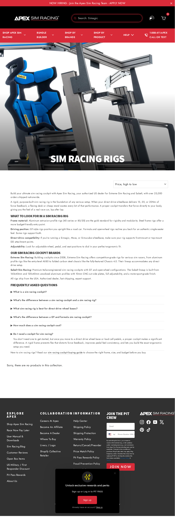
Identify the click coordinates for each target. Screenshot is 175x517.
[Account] (152, 18)
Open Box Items (16, 459)
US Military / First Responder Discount (18, 467)
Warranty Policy (82, 439)
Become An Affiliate (51, 427)
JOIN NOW (120, 467)
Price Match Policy (83, 451)
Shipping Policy (82, 427)
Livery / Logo (47, 445)
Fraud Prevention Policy (86, 464)
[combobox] (107, 18)
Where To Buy (48, 439)
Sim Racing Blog (16, 446)
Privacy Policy (125, 458)
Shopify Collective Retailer (50, 453)
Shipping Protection (84, 433)
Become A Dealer (50, 433)
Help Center (80, 421)
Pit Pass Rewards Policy (86, 457)
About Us (12, 481)
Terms (108, 460)
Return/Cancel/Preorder (87, 445)
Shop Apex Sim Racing (19, 424)
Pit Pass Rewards (16, 475)
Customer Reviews (17, 452)
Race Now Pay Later (18, 430)
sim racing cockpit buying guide (65, 352)
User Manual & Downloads (15, 438)
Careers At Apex (49, 421)
